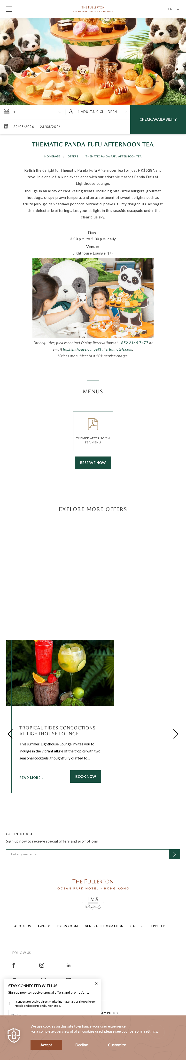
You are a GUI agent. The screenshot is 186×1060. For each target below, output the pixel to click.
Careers (137, 926)
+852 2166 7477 (133, 342)
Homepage (52, 156)
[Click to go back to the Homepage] (93, 8)
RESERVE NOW (93, 462)
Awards (44, 926)
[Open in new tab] (25, 964)
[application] (93, 1037)
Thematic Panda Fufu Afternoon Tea (113, 156)
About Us (22, 926)
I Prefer (158, 926)
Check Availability (158, 119)
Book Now (85, 776)
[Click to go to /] (93, 884)
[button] (10, 734)
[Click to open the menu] (9, 9)
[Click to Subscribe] (174, 854)
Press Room (67, 926)
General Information (104, 926)
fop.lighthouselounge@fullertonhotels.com (97, 349)
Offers (73, 156)
